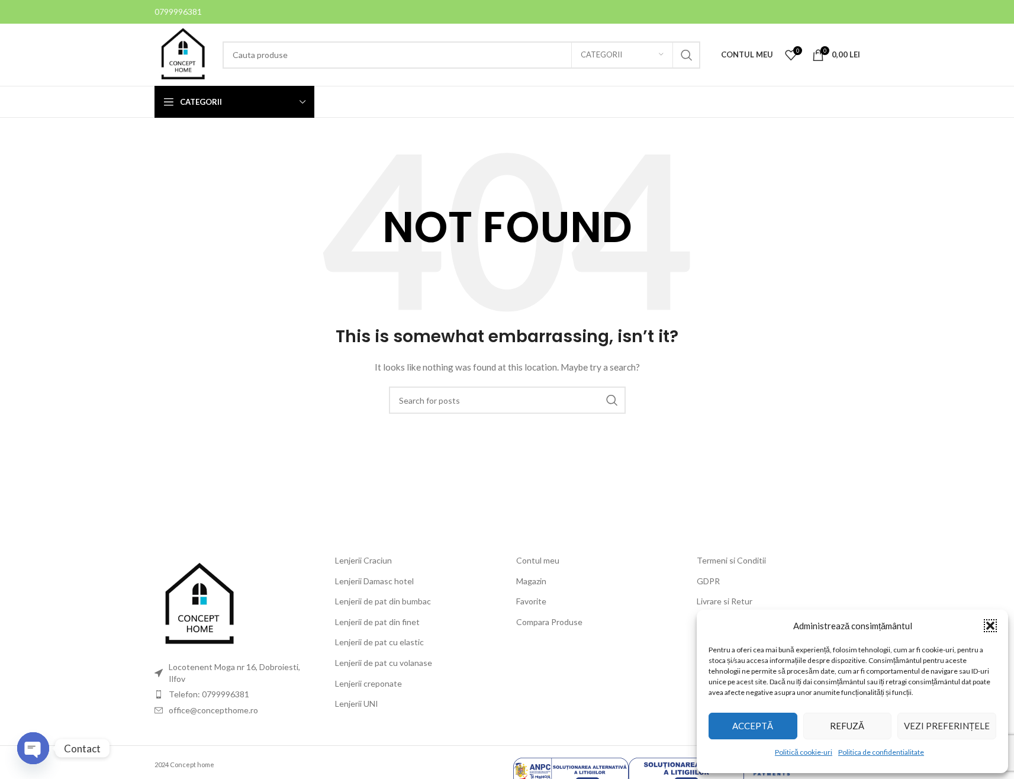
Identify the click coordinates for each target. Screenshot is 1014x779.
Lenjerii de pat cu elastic (379, 642)
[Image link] (198, 604)
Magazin (531, 581)
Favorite (531, 601)
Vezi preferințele (947, 725)
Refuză (847, 725)
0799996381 (178, 12)
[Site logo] (182, 54)
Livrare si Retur (724, 601)
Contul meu (537, 560)
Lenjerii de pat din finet (377, 622)
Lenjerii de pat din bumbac (383, 601)
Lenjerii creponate (368, 683)
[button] (990, 626)
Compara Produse (549, 622)
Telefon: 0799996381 (209, 694)
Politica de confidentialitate (881, 752)
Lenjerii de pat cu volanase (383, 663)
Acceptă (752, 725)
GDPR (708, 581)
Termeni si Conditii (731, 560)
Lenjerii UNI (356, 703)
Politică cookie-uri (803, 752)
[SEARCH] (686, 55)
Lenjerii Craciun (363, 560)
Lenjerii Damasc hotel (374, 581)
